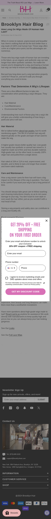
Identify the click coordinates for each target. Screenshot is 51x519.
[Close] (47, 221)
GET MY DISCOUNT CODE (25, 291)
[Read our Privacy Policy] (44, 283)
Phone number (11, 262)
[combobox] (11, 268)
